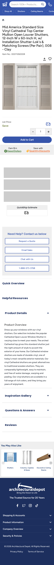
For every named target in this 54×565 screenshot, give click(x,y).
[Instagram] (30, 505)
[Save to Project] (50, 59)
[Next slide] (50, 463)
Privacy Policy (16, 551)
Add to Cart (27, 139)
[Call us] (50, 4)
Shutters (21, 11)
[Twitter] (24, 505)
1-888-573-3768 (27, 268)
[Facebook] (17, 505)
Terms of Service (36, 551)
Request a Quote (27, 241)
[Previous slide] (3, 463)
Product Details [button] (16, 313)
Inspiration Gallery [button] (18, 396)
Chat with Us (27, 259)
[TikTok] (37, 505)
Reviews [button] (11, 425)
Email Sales (27, 250)
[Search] (42, 4)
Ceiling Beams (37, 11)
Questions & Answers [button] (20, 410)
